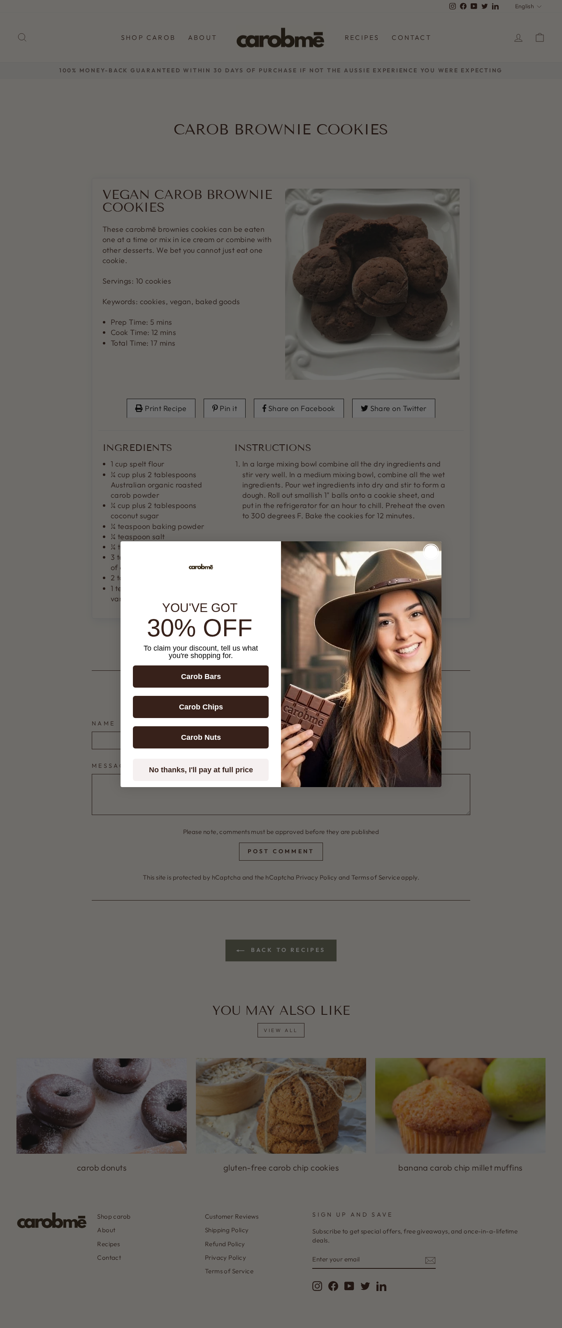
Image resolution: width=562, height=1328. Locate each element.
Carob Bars (201, 676)
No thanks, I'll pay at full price (201, 770)
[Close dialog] (431, 552)
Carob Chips (201, 707)
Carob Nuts (201, 737)
